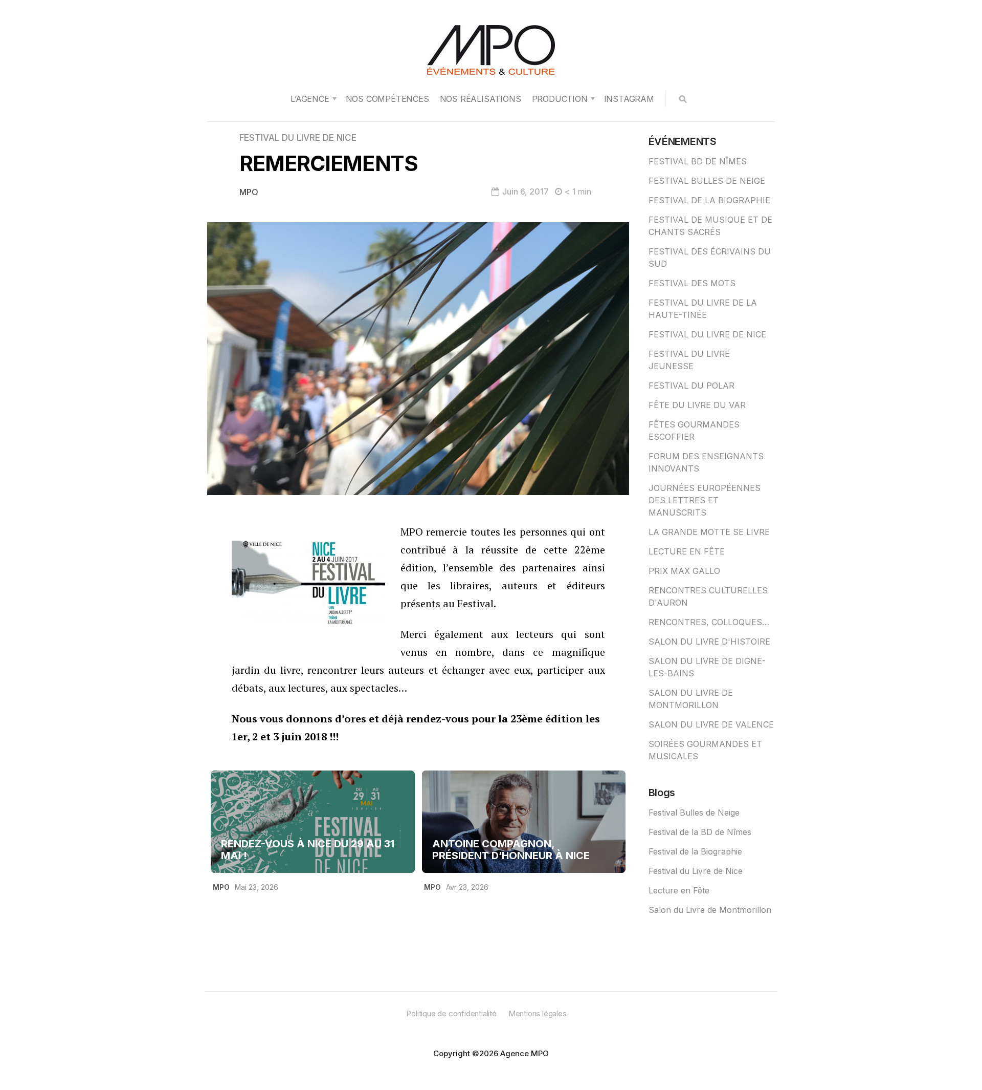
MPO (248, 192)
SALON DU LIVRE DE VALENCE (711, 724)
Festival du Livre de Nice (696, 871)
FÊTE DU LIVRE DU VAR (697, 405)
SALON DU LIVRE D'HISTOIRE (709, 641)
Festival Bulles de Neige (694, 812)
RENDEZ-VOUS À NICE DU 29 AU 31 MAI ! (307, 850)
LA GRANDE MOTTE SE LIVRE (709, 532)
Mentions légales (537, 1013)
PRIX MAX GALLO (684, 571)
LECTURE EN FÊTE (687, 551)
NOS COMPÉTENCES (387, 99)
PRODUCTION (560, 99)
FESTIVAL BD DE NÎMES (698, 161)
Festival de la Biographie (695, 851)
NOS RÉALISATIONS (480, 99)
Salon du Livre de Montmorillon (710, 910)
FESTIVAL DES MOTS (692, 283)
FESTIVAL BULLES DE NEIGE (707, 181)
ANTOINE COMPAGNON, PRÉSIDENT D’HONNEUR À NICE (511, 850)
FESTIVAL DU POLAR (691, 385)
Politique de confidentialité (451, 1013)
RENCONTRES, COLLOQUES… (709, 622)
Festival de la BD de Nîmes (700, 832)
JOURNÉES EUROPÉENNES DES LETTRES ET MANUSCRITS (705, 500)
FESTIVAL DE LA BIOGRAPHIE (709, 200)
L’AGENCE (310, 99)
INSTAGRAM (629, 99)
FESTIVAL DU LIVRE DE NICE (297, 138)
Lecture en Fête (679, 890)
